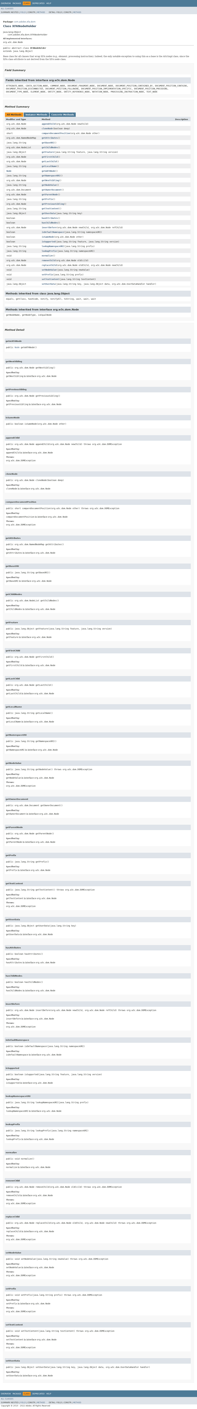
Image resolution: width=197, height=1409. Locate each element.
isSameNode (48, 237)
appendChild (48, 124)
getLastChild (49, 161)
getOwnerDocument (51, 190)
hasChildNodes (50, 222)
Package (17, 3)
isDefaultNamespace (53, 232)
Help (48, 3)
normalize (47, 255)
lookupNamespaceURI (53, 246)
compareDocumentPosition (56, 133)
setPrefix (47, 274)
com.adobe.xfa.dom (25, 21)
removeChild (48, 260)
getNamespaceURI (51, 175)
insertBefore (49, 227)
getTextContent (50, 208)
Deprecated (38, 3)
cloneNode (47, 128)
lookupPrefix (49, 251)
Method (41, 12)
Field (23, 12)
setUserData (48, 284)
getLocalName (49, 166)
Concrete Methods (62, 114)
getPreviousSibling (53, 204)
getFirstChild (50, 157)
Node (8, 171)
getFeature (48, 152)
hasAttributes (50, 218)
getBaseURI (48, 142)
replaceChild (49, 265)
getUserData (48, 213)
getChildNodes (50, 147)
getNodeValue (49, 185)
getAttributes (50, 138)
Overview (6, 3)
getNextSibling (50, 180)
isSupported (48, 241)
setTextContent (50, 279)
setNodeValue (49, 270)
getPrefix (47, 199)
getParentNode (50, 194)
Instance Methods (36, 114)
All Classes (7, 9)
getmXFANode (48, 171)
